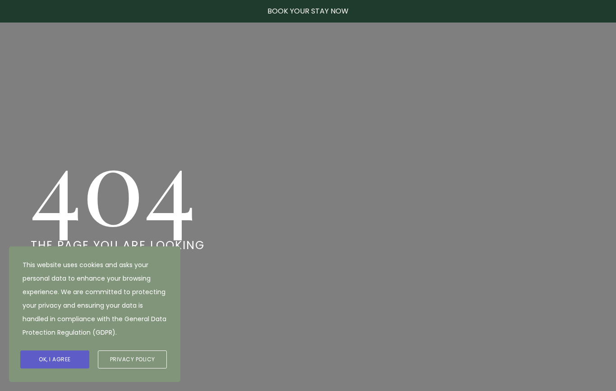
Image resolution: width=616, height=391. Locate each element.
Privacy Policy (132, 359)
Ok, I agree (55, 359)
